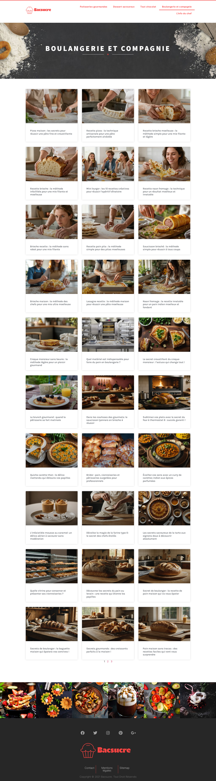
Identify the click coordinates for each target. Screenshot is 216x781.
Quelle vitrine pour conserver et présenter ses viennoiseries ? (48, 592)
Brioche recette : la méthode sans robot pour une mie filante (49, 248)
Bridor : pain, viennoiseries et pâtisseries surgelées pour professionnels (103, 477)
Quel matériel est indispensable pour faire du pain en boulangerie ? (107, 360)
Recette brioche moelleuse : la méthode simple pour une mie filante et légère (164, 133)
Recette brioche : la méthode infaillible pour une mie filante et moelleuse (49, 191)
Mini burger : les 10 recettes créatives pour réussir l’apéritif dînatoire (107, 190)
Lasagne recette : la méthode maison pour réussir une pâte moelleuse (107, 303)
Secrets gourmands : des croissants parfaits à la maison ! (107, 650)
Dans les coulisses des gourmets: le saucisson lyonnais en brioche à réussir (106, 420)
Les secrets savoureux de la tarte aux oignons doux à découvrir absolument (164, 535)
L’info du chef (184, 13)
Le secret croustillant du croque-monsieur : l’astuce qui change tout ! (164, 360)
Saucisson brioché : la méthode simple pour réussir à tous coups (161, 248)
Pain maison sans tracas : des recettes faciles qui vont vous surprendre (160, 651)
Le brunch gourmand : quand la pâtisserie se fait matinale (48, 418)
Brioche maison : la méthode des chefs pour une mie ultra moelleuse (50, 303)
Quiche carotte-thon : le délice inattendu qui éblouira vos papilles (50, 476)
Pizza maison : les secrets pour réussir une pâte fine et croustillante (51, 132)
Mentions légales (107, 769)
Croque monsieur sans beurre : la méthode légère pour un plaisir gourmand (49, 362)
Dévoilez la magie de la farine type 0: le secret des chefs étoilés (107, 534)
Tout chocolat (148, 6)
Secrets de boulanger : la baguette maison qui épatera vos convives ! (50, 650)
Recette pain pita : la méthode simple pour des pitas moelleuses (105, 248)
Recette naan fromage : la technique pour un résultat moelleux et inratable (164, 191)
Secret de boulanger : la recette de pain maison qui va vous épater (162, 592)
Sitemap (124, 767)
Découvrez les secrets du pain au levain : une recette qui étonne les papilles (105, 593)
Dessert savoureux (124, 6)
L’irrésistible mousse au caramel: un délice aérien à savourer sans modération (51, 535)
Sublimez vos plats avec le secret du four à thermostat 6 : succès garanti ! (164, 418)
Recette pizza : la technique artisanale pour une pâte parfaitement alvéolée (102, 133)
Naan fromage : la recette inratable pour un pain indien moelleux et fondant (163, 304)
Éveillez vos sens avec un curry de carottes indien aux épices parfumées (162, 477)
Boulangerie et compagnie (177, 6)
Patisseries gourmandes (93, 6)
